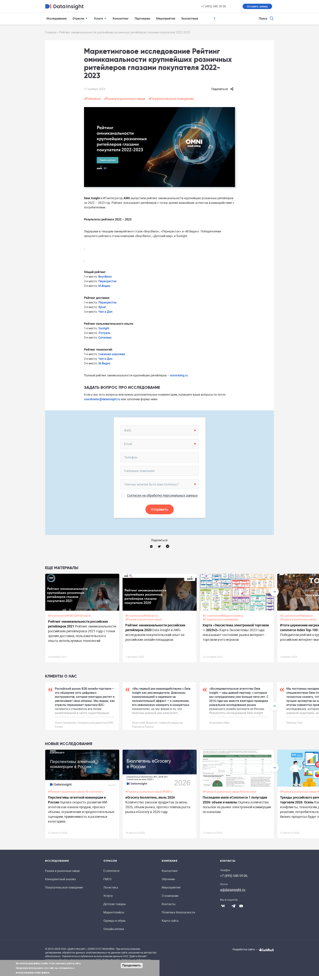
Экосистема (189, 18)
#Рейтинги (92, 98)
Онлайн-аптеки (113, 929)
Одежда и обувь (114, 921)
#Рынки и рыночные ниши (124, 98)
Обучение (168, 879)
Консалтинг (121, 18)
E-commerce (111, 871)
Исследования (57, 18)
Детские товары (114, 904)
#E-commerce (94, 791)
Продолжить (131, 965)
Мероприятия (165, 18)
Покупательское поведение (64, 887)
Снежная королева (111, 354)
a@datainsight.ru (232, 889)
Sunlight (103, 328)
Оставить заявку (257, 6)
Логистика (110, 887)
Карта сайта (170, 921)
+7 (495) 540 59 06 (213, 6)
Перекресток (107, 281)
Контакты (168, 904)
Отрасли (78, 18)
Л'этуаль (104, 333)
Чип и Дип (105, 312)
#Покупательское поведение (171, 98)
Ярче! (102, 307)
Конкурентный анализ (60, 879)
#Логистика (248, 791)
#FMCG (167, 791)
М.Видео (104, 286)
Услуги (98, 18)
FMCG (107, 879)
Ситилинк (105, 337)
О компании (170, 896)
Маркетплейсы (113, 912)
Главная (50, 32)
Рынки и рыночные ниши (62, 871)
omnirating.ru (179, 375)
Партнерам (142, 18)
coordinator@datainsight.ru (102, 399)
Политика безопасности (178, 912)
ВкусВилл (105, 277)
